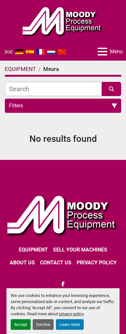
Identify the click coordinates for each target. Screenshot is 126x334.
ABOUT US (22, 263)
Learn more (69, 324)
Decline (43, 324)
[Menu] (102, 51)
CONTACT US (55, 263)
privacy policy (71, 313)
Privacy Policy (97, 263)
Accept (20, 324)
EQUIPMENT (33, 250)
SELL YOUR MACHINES (80, 250)
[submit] (111, 89)
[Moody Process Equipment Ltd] (63, 215)
